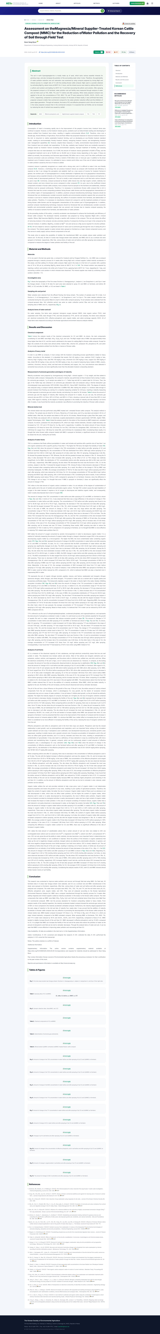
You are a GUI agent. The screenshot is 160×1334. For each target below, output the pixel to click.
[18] (43, 583)
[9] (83, 618)
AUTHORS (116, 3)
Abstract (118, 70)
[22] (103, 848)
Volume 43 (41, 20)
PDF (109, 52)
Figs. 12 (84, 851)
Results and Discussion (122, 79)
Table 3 (89, 392)
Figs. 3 (30, 448)
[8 (28, 226)
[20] (65, 743)
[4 (34, 169)
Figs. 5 (37, 541)
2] (88, 133)
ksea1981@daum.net (63, 1326)
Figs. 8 (96, 663)
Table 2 (30, 336)
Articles (34, 20)
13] (31, 226)
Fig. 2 (58, 304)
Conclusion (119, 83)
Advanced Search (115, 11)
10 (79, 743)
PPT (117, 52)
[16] (61, 493)
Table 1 (63, 286)
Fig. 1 (29, 281)
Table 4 (48, 420)
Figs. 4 (31, 499)
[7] (78, 183)
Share (132, 52)
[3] (49, 143)
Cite (124, 52)
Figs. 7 (88, 621)
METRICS (96, 3)
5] (36, 169)
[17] (33, 541)
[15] (104, 446)
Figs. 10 (70, 743)
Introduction (119, 73)
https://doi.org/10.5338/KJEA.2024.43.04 (53, 52)
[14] (79, 265)
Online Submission (136, 3)
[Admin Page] (147, 3)
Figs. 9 (75, 698)
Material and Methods (122, 76)
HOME (41, 3)
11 (103, 803)
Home (27, 20)
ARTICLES (77, 3)
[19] (91, 663)
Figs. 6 (48, 583)
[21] (91, 803)
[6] (38, 181)
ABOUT (58, 3)
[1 (86, 133)
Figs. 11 (95, 803)
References (119, 86)
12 (93, 851)
